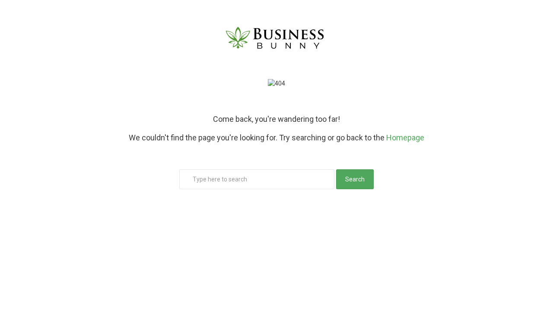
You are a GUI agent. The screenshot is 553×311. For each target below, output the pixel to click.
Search (355, 179)
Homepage (405, 137)
